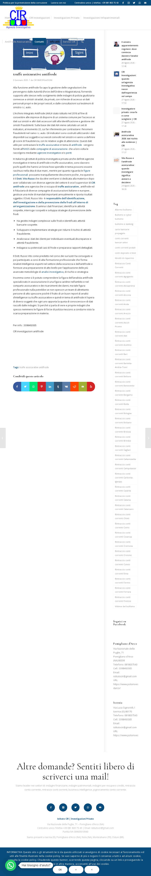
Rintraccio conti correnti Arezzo (123, 311)
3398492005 (125, 668)
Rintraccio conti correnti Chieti (122, 516)
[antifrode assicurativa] (54, 54)
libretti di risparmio (124, 258)
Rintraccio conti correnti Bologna (123, 411)
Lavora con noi (58, 2)
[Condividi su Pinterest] (42, 386)
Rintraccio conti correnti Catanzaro (124, 507)
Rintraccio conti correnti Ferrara (123, 590)
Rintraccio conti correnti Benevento (124, 383)
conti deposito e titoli (125, 253)
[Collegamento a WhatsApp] (139, 3)
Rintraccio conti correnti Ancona (123, 292)
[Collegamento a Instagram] (128, 3)
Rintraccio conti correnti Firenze (123, 599)
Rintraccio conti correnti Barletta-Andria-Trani (123, 363)
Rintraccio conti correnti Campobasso (125, 466)
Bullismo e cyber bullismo (123, 216)
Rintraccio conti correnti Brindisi (123, 438)
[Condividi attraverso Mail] (83, 386)
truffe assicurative (48, 144)
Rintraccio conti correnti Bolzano (123, 420)
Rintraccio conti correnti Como (122, 525)
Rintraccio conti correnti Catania (123, 498)
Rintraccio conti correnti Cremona (124, 543)
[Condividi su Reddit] (74, 386)
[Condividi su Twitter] (25, 386)
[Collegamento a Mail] (145, 3)
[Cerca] (82, 42)
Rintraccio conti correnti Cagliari (123, 448)
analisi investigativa (52, 271)
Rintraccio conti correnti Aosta (122, 302)
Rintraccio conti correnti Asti (122, 333)
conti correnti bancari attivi (122, 240)
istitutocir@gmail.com (125, 676)
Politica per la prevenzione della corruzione (25, 2)
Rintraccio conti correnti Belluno (123, 374)
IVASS (26, 149)
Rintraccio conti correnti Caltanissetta (125, 457)
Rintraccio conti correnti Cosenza (123, 534)
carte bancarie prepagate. (122, 231)
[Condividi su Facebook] (17, 386)
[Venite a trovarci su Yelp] (91, 386)
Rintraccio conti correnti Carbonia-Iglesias (124, 477)
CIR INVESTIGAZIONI (43, 80)
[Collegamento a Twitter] (134, 3)
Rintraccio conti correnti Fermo (122, 580)
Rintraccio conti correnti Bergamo (124, 392)
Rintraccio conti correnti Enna (122, 571)
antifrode (77, 144)
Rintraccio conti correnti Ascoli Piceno (122, 322)
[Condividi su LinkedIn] (50, 386)
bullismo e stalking (124, 224)
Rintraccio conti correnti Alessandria (125, 283)
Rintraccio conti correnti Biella (122, 402)
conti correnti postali (125, 247)
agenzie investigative (49, 152)
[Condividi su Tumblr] (58, 386)
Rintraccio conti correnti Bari (122, 352)
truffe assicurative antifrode (34, 367)
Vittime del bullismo (125, 606)
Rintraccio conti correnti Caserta (123, 488)
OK (60, 869)
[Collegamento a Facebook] (123, 3)
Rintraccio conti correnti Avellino (123, 342)
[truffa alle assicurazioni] (148, 438)
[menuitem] (26, 3)
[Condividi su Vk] (66, 386)
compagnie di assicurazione (52, 149)
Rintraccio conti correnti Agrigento (124, 274)
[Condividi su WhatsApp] (33, 386)
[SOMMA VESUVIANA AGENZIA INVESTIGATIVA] (3, 438)
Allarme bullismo (123, 209)
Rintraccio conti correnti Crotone (123, 553)
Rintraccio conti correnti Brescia (123, 429)
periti (69, 152)
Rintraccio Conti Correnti (123, 265)
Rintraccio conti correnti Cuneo (122, 562)
